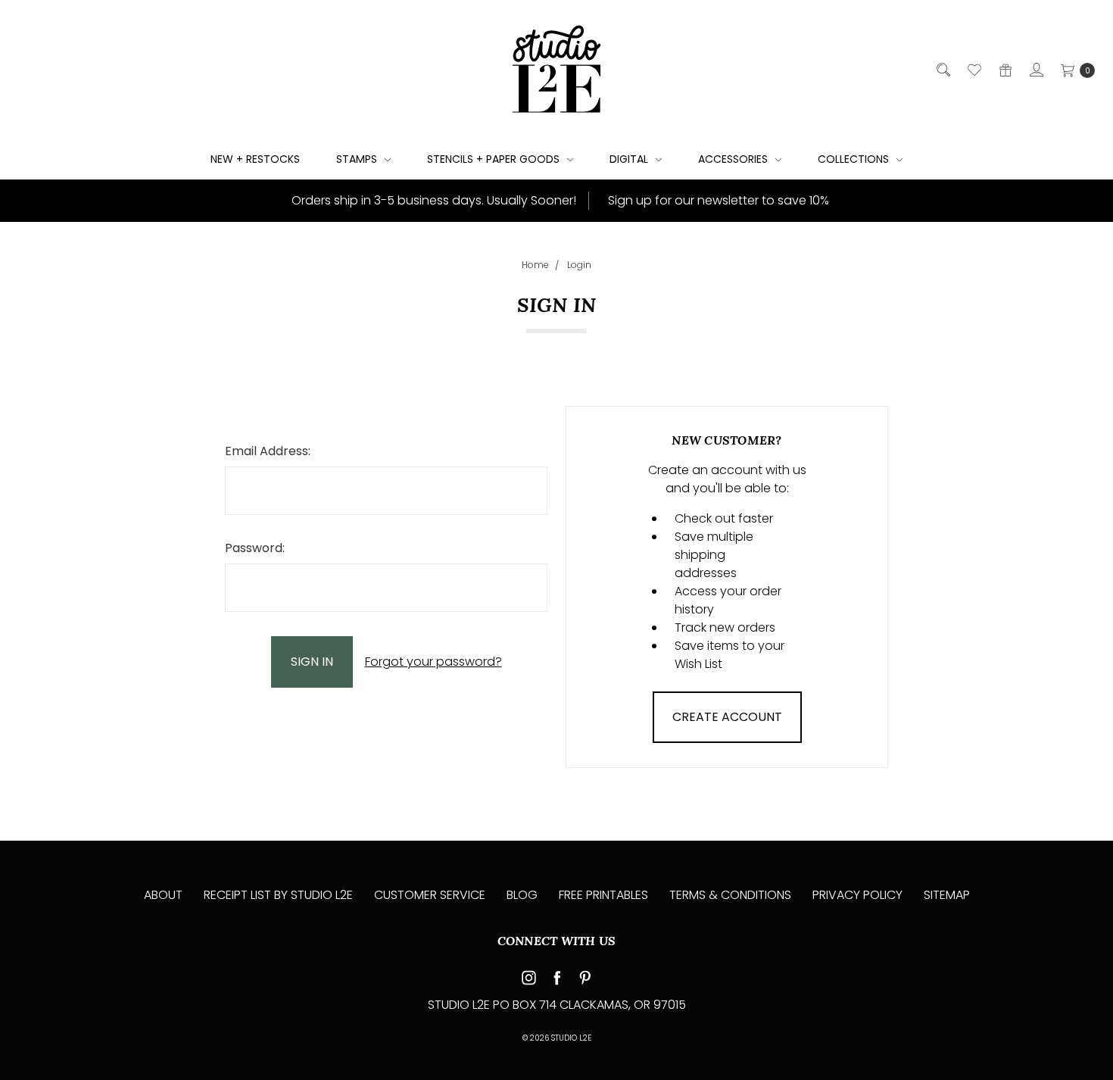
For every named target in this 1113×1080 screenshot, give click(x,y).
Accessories (734, 159)
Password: (255, 548)
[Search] (942, 69)
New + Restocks (255, 159)
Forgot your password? (433, 661)
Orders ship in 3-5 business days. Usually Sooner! (432, 200)
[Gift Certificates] (1004, 69)
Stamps (358, 159)
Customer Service (429, 895)
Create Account (727, 717)
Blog (522, 895)
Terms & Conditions (730, 895)
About (163, 895)
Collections (855, 159)
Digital (630, 159)
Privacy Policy (857, 895)
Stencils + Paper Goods (495, 159)
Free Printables (603, 895)
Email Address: (267, 451)
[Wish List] (973, 69)
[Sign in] (1035, 69)
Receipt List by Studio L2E (278, 895)
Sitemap (947, 895)
